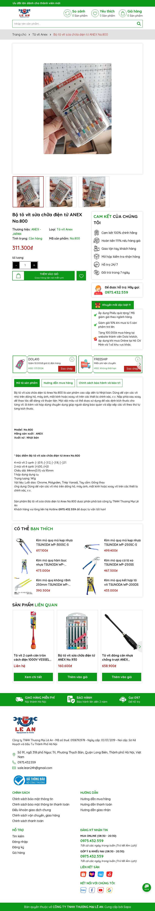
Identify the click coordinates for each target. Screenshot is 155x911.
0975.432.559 (116, 292)
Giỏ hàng (18, 853)
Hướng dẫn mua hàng (95, 799)
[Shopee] (83, 874)
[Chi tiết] (72, 359)
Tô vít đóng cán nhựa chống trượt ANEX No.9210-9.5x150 (117, 657)
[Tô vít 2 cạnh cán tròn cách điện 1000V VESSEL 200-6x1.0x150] (33, 630)
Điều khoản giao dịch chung (31, 810)
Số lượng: (18, 257)
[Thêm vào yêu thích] (81, 275)
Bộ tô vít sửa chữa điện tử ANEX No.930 (76, 657)
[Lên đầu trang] (147, 877)
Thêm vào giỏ (77, 677)
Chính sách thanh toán (27, 821)
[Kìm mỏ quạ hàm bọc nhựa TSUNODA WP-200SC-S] (23, 566)
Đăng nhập (20, 842)
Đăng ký (18, 847)
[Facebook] (92, 890)
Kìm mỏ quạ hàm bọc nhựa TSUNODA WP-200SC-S (51, 562)
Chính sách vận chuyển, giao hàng (36, 815)
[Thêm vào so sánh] (49, 621)
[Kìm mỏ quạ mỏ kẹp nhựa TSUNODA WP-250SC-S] (91, 546)
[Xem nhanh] (49, 627)
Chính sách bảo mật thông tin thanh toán (40, 804)
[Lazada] (92, 874)
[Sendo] (109, 874)
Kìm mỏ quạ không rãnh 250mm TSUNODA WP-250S (53, 582)
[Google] (109, 890)
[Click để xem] (77, 109)
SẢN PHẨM (34, 604)
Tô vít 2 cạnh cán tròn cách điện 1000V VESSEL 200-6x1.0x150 (32, 657)
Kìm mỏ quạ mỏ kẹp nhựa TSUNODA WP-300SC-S (54, 542)
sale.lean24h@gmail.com (35, 768)
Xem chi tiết (33, 677)
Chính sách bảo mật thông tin (32, 799)
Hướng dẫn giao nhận (95, 810)
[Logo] (24, 13)
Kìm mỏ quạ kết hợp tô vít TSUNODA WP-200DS (121, 582)
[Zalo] (83, 890)
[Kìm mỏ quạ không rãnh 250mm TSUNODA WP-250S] (23, 586)
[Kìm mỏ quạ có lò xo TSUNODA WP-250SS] (91, 566)
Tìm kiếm (18, 836)
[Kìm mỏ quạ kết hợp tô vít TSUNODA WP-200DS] (91, 586)
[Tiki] (101, 874)
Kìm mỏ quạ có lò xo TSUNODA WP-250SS (119, 562)
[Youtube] (101, 890)
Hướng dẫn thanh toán (96, 804)
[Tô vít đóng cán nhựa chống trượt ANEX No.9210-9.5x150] (121, 630)
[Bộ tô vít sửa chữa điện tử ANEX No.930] (77, 630)
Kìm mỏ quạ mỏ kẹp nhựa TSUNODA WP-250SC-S (122, 542)
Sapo (127, 907)
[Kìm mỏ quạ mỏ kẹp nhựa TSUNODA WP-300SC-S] (23, 546)
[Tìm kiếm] (139, 24)
